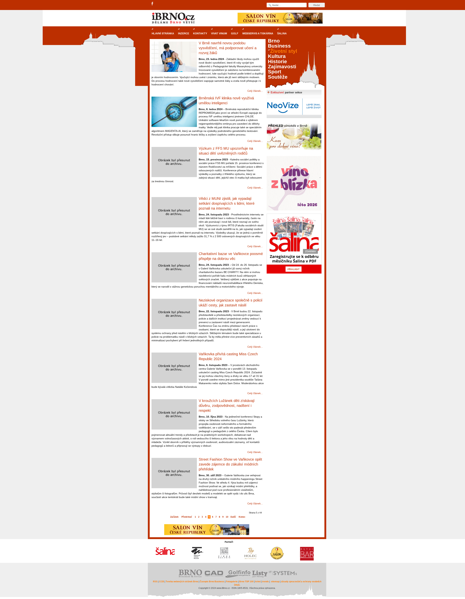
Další (233, 517)
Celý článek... (255, 90)
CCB (161, 581)
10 (227, 517)
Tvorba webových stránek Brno (182, 581)
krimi (257, 581)
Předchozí (186, 517)
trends (265, 581)
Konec (242, 517)
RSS (155, 581)
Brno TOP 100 (246, 581)
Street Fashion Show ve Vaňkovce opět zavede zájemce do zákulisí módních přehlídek (230, 464)
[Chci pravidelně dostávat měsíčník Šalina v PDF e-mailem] (294, 244)
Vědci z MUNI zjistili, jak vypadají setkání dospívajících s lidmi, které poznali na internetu (226, 203)
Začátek (174, 517)
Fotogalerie (232, 581)
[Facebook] (152, 4)
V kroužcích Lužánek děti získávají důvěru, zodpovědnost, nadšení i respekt (227, 405)
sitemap (275, 581)
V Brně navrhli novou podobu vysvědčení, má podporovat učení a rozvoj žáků (227, 48)
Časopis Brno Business (212, 581)
